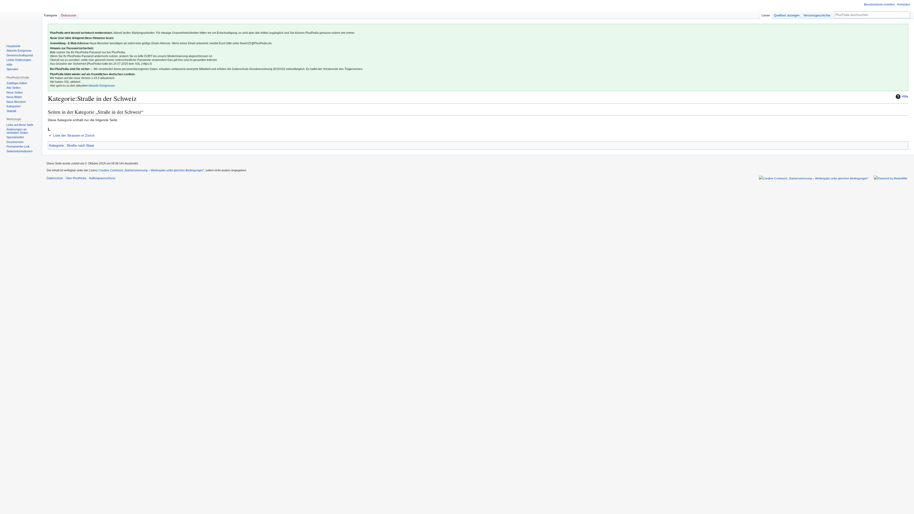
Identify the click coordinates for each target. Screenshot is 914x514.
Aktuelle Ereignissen (101, 85)
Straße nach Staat (80, 145)
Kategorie (56, 145)
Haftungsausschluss (102, 178)
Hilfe (905, 96)
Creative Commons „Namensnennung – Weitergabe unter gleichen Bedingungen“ (151, 170)
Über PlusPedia (76, 178)
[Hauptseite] (21, 19)
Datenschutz (55, 178)
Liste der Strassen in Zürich (73, 135)
